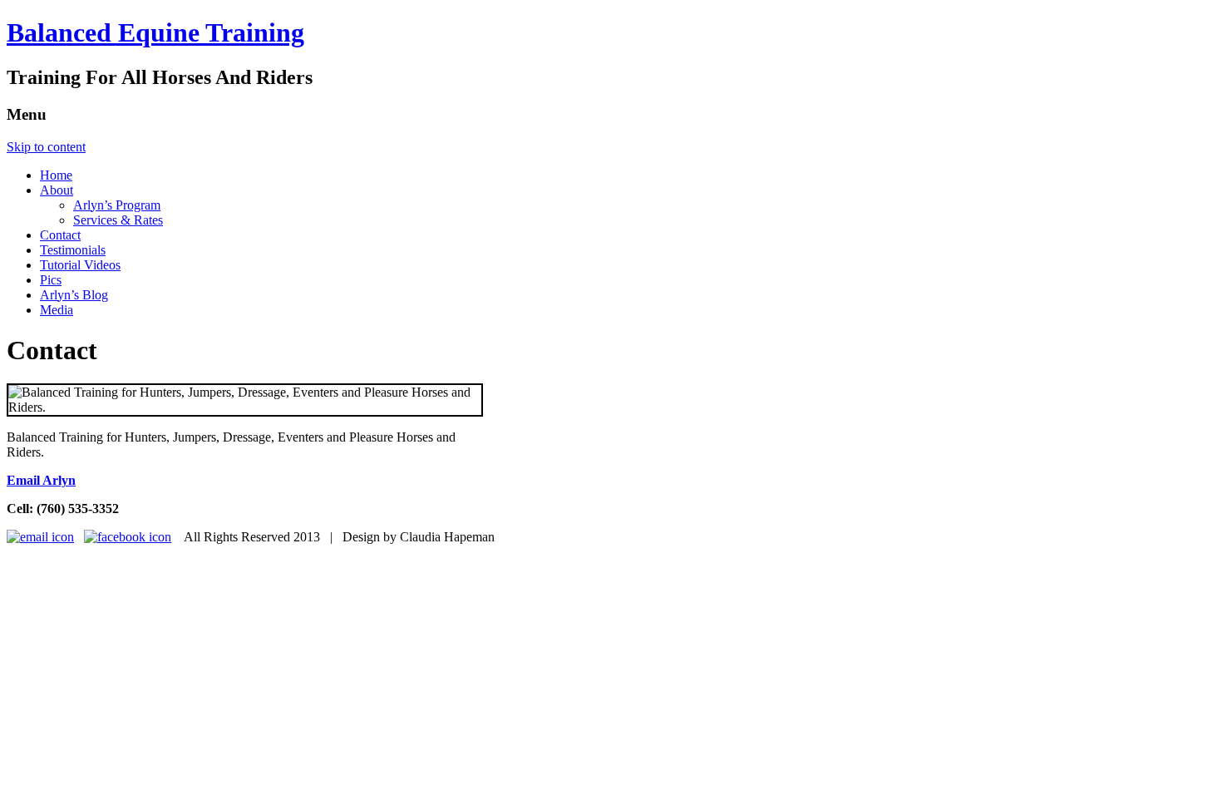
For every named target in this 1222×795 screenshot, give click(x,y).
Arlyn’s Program (116, 205)
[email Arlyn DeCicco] (40, 537)
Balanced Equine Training (155, 32)
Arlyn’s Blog (74, 295)
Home (56, 175)
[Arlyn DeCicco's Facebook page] (127, 537)
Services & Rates (118, 220)
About (56, 190)
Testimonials (73, 250)
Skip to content (46, 147)
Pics (51, 280)
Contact (60, 235)
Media (56, 310)
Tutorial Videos (80, 265)
